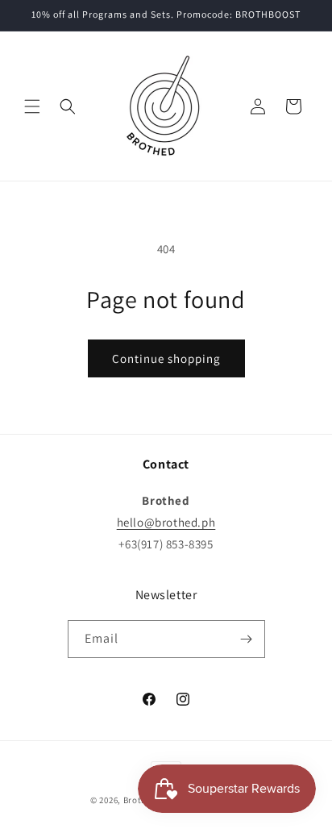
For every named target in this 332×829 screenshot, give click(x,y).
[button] (32, 106)
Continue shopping (166, 358)
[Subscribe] (246, 639)
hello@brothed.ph (166, 522)
